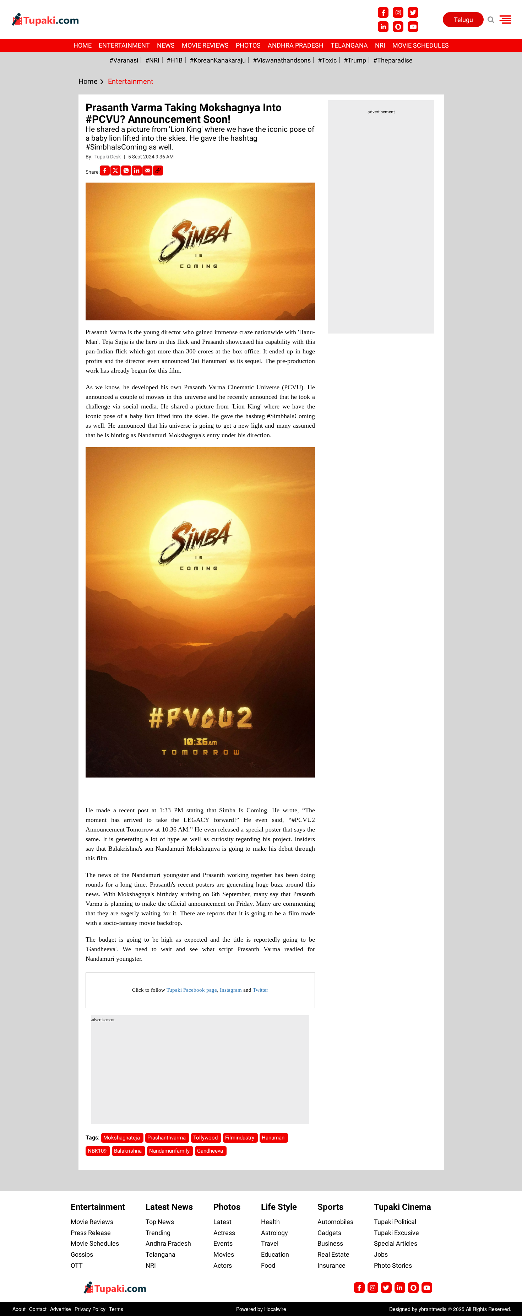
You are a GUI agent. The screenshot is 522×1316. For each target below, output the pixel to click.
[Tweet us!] (398, 12)
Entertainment (124, 45)
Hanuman (274, 1137)
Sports (330, 1207)
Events (223, 1243)
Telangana (349, 45)
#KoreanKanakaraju (218, 60)
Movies (223, 1254)
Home (83, 45)
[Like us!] (383, 12)
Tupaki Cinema (402, 1207)
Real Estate (333, 1254)
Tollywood (206, 1137)
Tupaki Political (395, 1221)
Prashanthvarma (167, 1137)
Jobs (381, 1254)
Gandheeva (210, 1151)
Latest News (169, 1207)
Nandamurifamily (170, 1151)
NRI (380, 45)
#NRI (152, 60)
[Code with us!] (398, 26)
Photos (248, 45)
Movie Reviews (205, 45)
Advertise (60, 1308)
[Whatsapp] (126, 170)
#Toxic (327, 60)
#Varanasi (123, 60)
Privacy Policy (90, 1308)
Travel (269, 1243)
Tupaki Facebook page (192, 990)
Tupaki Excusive (396, 1232)
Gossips (82, 1254)
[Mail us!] (413, 26)
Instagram (231, 990)
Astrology (274, 1232)
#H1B (175, 60)
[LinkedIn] (136, 170)
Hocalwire (275, 1308)
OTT (77, 1265)
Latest (222, 1221)
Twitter (260, 990)
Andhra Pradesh (295, 45)
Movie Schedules (420, 45)
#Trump (355, 60)
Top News (160, 1221)
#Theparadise (393, 60)
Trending (158, 1232)
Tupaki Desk (108, 156)
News (166, 45)
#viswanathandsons (282, 60)
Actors (222, 1265)
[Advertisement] (32, 369)
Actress (224, 1232)
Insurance (331, 1265)
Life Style (279, 1207)
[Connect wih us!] (383, 26)
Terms (116, 1308)
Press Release (91, 1232)
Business (330, 1243)
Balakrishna (128, 1151)
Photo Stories (393, 1265)
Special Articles (395, 1243)
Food (268, 1265)
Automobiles (335, 1221)
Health (270, 1221)
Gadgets (329, 1232)
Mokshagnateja (122, 1137)
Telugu (463, 19)
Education (275, 1254)
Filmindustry (240, 1137)
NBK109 (98, 1151)
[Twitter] (115, 170)
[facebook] (104, 170)
